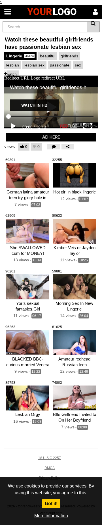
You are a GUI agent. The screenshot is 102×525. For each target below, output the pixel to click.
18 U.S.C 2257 (49, 458)
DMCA (49, 468)
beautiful (47, 56)
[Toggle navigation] (7, 11)
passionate (59, 65)
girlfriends (69, 56)
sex (78, 65)
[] (93, 26)
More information (51, 515)
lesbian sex (34, 65)
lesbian (12, 65)
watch (11, 74)
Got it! (51, 503)
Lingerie (20, 56)
